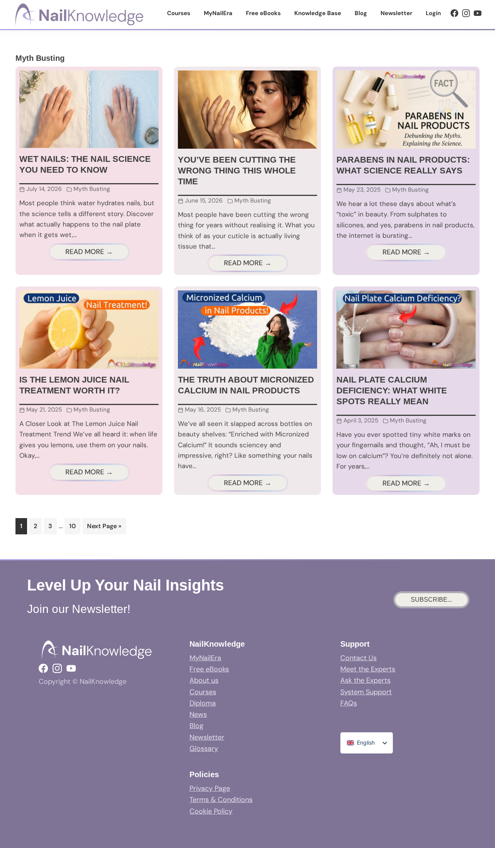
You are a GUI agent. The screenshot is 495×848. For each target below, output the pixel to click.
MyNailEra (205, 658)
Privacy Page (209, 788)
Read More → (89, 251)
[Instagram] (466, 13)
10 (74, 526)
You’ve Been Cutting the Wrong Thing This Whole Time (237, 170)
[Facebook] (454, 13)
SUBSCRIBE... (431, 599)
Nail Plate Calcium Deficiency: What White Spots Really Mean (391, 390)
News (198, 714)
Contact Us (358, 658)
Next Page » (104, 528)
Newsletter (206, 737)
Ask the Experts (365, 680)
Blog (196, 725)
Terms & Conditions (221, 799)
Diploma (202, 703)
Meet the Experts (367, 669)
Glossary (203, 748)
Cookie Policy (210, 811)
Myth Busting (91, 189)
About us (203, 680)
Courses (202, 692)
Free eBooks (209, 669)
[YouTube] (477, 13)
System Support (366, 692)
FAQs (348, 703)
